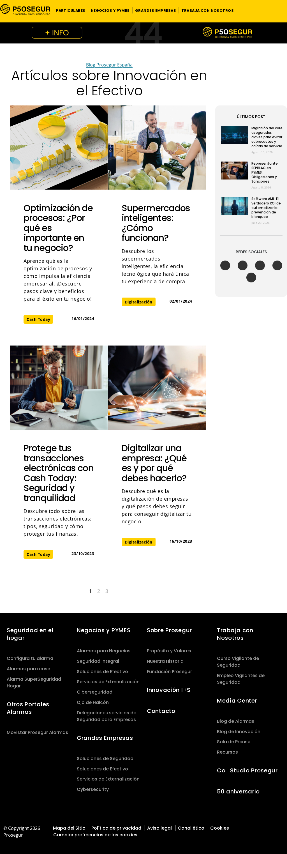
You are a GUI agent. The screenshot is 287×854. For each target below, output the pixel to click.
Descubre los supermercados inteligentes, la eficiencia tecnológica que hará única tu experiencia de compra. (155, 266)
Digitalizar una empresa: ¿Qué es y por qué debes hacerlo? (154, 463)
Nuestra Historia (165, 661)
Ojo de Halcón (93, 702)
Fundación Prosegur (169, 671)
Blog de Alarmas (235, 721)
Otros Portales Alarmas (28, 708)
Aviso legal (159, 828)
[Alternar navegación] (275, 10)
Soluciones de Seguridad (105, 758)
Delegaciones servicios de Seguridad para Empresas (106, 716)
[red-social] (259, 827)
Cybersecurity (93, 789)
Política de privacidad (116, 828)
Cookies (219, 828)
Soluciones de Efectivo (102, 671)
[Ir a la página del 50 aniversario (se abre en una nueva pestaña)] (143, 32)
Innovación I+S (169, 690)
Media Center (237, 701)
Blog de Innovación (238, 731)
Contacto (161, 711)
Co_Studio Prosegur (247, 770)
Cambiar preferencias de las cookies (95, 835)
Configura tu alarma (30, 658)
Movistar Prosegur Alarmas (37, 732)
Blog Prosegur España (109, 65)
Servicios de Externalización (108, 681)
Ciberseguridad (94, 692)
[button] (70, 10)
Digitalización (138, 302)
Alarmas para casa (28, 669)
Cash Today (38, 319)
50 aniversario (238, 791)
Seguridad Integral (98, 661)
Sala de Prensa (234, 741)
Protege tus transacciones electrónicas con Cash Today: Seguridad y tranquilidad (59, 473)
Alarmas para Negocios (104, 651)
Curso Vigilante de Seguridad (238, 661)
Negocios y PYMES (103, 630)
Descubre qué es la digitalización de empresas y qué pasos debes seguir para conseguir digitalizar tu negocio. (157, 506)
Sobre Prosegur (169, 630)
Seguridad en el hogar (30, 634)
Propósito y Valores (169, 651)
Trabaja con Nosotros (235, 634)
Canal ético (191, 828)
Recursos (227, 752)
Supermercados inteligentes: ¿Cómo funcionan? (156, 223)
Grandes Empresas (105, 738)
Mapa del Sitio (69, 828)
